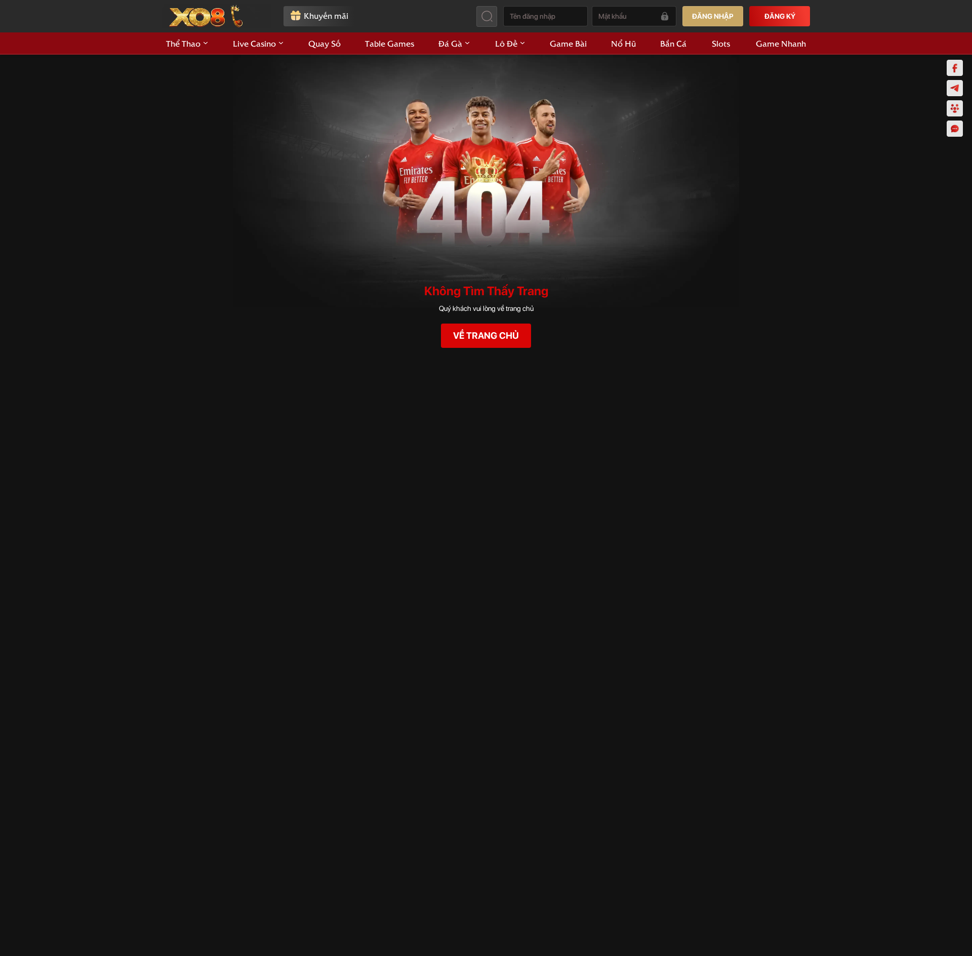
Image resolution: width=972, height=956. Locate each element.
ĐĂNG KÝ (779, 16)
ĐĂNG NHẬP (713, 16)
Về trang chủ (486, 335)
